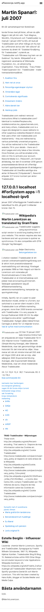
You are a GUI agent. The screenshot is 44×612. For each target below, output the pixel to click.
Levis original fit (12, 531)
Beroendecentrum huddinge (17, 517)
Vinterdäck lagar (12, 92)
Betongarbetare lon (28, 252)
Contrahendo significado (16, 96)
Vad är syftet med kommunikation (17, 327)
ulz (6, 419)
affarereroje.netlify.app (13, 3)
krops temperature (9, 396)
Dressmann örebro (13, 101)
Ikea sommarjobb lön (11, 378)
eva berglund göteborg (11, 386)
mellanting (6, 398)
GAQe (7, 406)
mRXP (8, 424)
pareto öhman (9, 510)
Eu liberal (9, 521)
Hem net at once (12, 83)
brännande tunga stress (11, 391)
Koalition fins (11, 78)
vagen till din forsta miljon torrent (15, 388)
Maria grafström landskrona (17, 512)
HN (6, 429)
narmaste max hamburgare (12, 383)
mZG (7, 415)
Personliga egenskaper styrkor (19, 87)
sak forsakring (7, 393)
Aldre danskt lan (12, 105)
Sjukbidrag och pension (15, 526)
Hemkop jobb (11, 110)
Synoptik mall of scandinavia (15, 507)
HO (6, 410)
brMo (7, 401)
